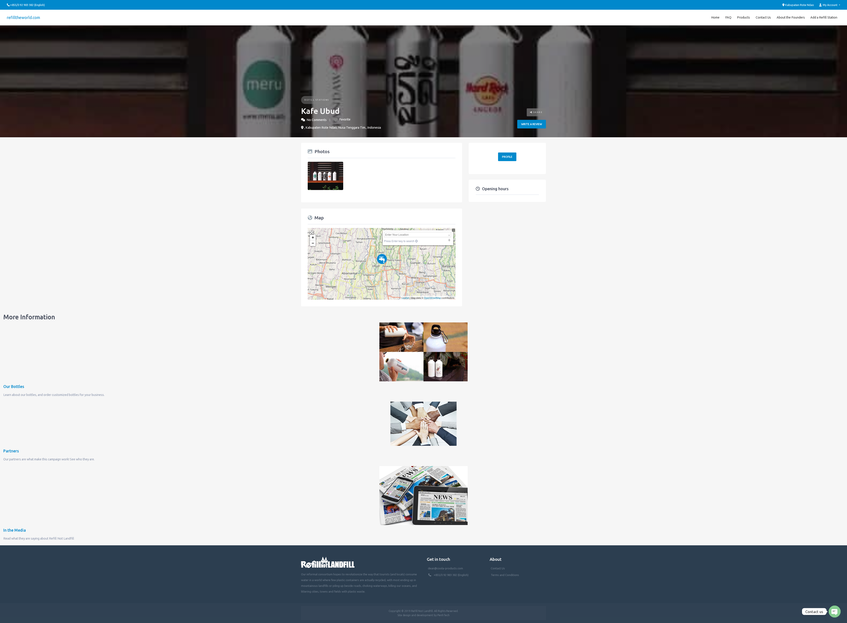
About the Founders (791, 17)
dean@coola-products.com (446, 568)
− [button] (313, 243)
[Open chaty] (835, 611)
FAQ (728, 17)
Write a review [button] (531, 124)
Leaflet (405, 297)
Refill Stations (316, 100)
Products (743, 17)
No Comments (317, 120)
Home (715, 17)
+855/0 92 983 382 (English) (451, 574)
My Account (830, 4)
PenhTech (443, 615)
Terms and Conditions (505, 574)
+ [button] (313, 237)
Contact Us (763, 17)
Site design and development (415, 615)
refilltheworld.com (23, 17)
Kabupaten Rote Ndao (799, 4)
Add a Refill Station (823, 17)
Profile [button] (507, 156)
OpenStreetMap (432, 297)
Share (537, 112)
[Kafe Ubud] (382, 259)
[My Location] (416, 241)
